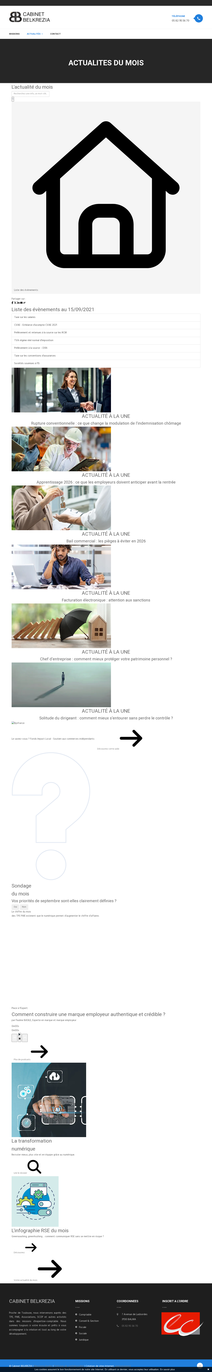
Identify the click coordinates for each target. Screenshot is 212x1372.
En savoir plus (167, 1369)
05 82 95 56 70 (180, 21)
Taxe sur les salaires (24, 317)
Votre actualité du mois (26, 1280)
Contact (55, 33)
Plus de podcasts (22, 1060)
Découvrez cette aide (108, 749)
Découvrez (19, 1253)
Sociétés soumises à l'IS (27, 363)
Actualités (33, 33)
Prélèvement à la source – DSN (30, 348)
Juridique (84, 1340)
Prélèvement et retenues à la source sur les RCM (40, 333)
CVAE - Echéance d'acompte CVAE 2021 (35, 325)
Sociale (83, 1333)
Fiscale (82, 1327)
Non (24, 907)
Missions (14, 33)
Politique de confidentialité (69, 1366)
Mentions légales (43, 1366)
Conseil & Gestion (89, 1321)
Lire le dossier (20, 1173)
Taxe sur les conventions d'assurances (35, 356)
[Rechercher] (13, 99)
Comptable (85, 1314)
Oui (15, 907)
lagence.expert (123, 1366)
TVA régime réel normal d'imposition (33, 340)
